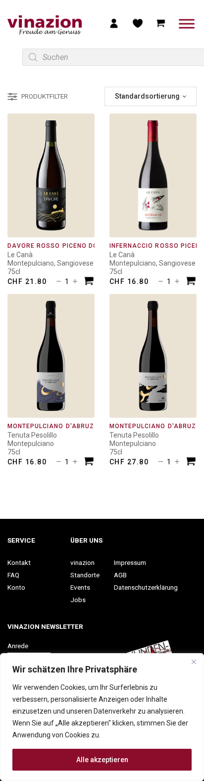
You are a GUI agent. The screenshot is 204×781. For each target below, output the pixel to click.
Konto (16, 587)
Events (80, 587)
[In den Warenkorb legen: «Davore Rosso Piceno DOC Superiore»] (89, 282)
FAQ (13, 575)
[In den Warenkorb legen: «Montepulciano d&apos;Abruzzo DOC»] (89, 462)
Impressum (130, 562)
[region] (102, 717)
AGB (120, 575)
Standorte (85, 575)
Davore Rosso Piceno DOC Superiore (74, 245)
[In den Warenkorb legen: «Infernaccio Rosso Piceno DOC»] (191, 282)
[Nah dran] (194, 662)
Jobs (78, 600)
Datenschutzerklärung (146, 587)
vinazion (82, 562)
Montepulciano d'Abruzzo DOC (63, 426)
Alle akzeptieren (102, 760)
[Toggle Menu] (187, 23)
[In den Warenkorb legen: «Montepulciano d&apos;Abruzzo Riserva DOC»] (191, 462)
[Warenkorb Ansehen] (161, 22)
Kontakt (19, 562)
